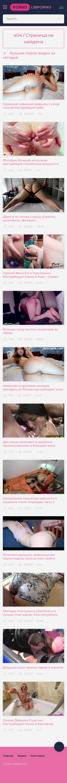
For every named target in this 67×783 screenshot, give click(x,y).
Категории (38, 755)
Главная (8, 755)
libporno (32, 7)
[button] (5, 7)
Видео (22, 755)
